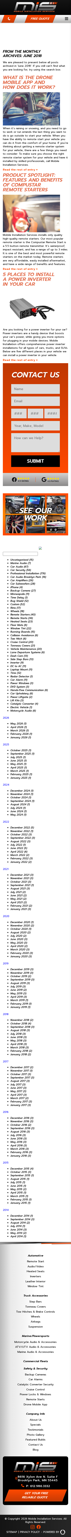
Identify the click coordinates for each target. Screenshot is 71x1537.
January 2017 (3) (20, 1105)
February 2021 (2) (21, 906)
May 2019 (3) (18, 993)
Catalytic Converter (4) (24, 704)
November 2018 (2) (21, 1020)
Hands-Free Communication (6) (29, 690)
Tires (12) (15, 673)
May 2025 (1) (18, 764)
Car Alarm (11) (18, 680)
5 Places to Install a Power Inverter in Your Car (29, 279)
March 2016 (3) (19, 1149)
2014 (6, 1210)
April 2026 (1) (18, 727)
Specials (35, 1425)
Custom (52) (17, 604)
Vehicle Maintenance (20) (26, 649)
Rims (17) (15, 608)
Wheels (35, 1316)
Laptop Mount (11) (21, 669)
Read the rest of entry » (20, 170)
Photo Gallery (35, 1435)
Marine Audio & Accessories (35, 1352)
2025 (6, 744)
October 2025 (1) (20, 750)
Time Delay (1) (18, 597)
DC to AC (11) (18, 666)
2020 (6, 916)
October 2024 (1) (20, 797)
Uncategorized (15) (21, 560)
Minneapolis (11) (19, 594)
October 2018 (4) (20, 1023)
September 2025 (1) (22, 754)
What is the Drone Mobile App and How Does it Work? (29, 82)
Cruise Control (35, 1389)
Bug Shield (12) (19, 601)
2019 (6, 963)
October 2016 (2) (20, 1125)
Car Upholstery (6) (21, 693)
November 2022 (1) (21, 831)
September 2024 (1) (22, 801)
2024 (6, 785)
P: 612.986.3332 (38, 1486)
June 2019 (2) (18, 990)
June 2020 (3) (18, 939)
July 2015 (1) (17, 1182)
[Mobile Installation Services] (35, 1473)
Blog (35, 1450)
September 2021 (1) (22, 885)
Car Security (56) (20, 570)
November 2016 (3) (21, 1121)
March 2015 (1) (19, 1196)
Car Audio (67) (19, 566)
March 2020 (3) (19, 949)
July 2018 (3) (18, 1034)
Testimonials (35, 1430)
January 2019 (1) (20, 1007)
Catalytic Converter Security (35, 1384)
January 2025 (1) (20, 778)
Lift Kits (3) (16, 700)
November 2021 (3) (21, 878)
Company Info (35, 1414)
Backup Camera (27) (23, 590)
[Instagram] (33, 1527)
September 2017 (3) (22, 1077)
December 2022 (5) (22, 827)
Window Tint (35, 1286)
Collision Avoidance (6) (24, 635)
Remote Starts (35, 1399)
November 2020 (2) (22, 925)
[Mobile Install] (35, 13)
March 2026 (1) (19, 730)
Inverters (35, 1276)
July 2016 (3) (18, 1135)
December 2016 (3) (21, 1118)
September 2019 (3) (22, 979)
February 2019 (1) (20, 1004)
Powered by (51, 1532)
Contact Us (35, 1445)
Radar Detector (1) (21, 676)
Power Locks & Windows (35, 1394)
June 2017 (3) (18, 1088)
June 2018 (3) (18, 1037)
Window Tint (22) (20, 628)
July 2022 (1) (18, 845)
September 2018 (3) (22, 1027)
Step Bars (35, 1302)
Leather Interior (35, 1281)
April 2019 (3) (18, 997)
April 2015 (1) (18, 1192)
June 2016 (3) (18, 1138)
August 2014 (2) (20, 1223)
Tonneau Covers (35, 1307)
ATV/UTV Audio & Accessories (35, 1347)
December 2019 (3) (21, 969)
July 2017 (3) (17, 1084)
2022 (6, 822)
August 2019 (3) (20, 983)
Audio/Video (35, 1266)
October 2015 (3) (20, 1172)
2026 (6, 718)
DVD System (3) (19, 687)
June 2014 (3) (18, 1229)
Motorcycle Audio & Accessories (35, 1342)
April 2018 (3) (18, 1044)
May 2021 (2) (18, 899)
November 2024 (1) (21, 794)
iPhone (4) (16, 587)
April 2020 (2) (18, 946)
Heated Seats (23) (21, 621)
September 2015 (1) (22, 1175)
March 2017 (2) (19, 1098)
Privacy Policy (30, 1532)
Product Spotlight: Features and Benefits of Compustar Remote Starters (32, 182)
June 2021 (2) (18, 895)
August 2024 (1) (20, 804)
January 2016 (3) (20, 1156)
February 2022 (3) (21, 858)
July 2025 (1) (18, 757)
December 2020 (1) (22, 922)
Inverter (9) (16, 662)
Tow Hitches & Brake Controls (35, 1312)
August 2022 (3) (20, 841)
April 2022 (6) (18, 851)
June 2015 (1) (18, 1186)
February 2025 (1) (21, 774)
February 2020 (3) (21, 953)
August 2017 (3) (20, 1081)
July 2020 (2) (18, 936)
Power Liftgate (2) (21, 697)
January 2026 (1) (20, 737)
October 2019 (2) (20, 976)
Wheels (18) (17, 611)
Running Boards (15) (22, 632)
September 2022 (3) (22, 838)
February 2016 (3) (21, 1152)
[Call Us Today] (9, 19)
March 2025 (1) (19, 771)
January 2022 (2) (20, 862)
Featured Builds (35, 1440)
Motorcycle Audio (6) (23, 710)
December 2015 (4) (21, 1168)
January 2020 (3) (21, 956)
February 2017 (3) (21, 1101)
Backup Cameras (35, 1374)
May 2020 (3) (18, 943)
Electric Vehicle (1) (21, 707)
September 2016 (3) (22, 1128)
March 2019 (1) (19, 1000)
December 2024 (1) (21, 791)
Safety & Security (36, 1368)
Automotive (35, 1255)
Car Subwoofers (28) (22, 584)
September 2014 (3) (22, 1219)
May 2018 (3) (18, 1040)
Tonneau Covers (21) (22, 645)
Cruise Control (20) (21, 642)
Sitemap (11, 1532)
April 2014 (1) (18, 1236)
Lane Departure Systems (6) (27, 652)
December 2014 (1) (21, 1216)
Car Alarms (36, 1379)
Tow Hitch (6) (18, 638)
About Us (36, 1420)
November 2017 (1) (21, 1070)
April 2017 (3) (18, 1095)
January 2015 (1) (20, 1203)
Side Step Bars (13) (21, 659)
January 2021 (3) (20, 909)
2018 (6, 1014)
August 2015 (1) (19, 1179)
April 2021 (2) (18, 902)
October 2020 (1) (20, 929)
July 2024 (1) (18, 808)
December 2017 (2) (21, 1067)
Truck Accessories (35, 1296)
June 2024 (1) (18, 811)
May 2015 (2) (18, 1189)
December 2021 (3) (21, 875)
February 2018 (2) (21, 1051)
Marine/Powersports (35, 1336)
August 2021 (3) (20, 888)
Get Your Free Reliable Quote (35, 1495)
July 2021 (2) (18, 892)
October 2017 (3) (20, 1074)
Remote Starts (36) (21, 618)
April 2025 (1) (18, 767)
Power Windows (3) (21, 683)
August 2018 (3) (20, 1030)
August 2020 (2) (20, 932)
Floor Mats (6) (18, 625)
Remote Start (35, 1261)
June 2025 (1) (18, 760)
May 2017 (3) (18, 1091)
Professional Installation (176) (27, 573)
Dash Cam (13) (19, 656)
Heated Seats (35, 1271)
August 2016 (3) (20, 1131)
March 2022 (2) (19, 855)
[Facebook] (39, 1526)
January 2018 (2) (20, 1054)
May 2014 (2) (18, 1233)
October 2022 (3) (21, 834)
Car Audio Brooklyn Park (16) (28, 577)
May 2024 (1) (18, 814)
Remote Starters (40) (22, 614)
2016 (6, 1112)
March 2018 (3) (19, 1047)
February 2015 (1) (20, 1199)
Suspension (35, 1327)
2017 (6, 1061)
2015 (6, 1162)
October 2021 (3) (20, 882)
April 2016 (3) (18, 1145)
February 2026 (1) (21, 734)
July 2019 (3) (18, 986)
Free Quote (40, 18)
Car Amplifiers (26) (21, 580)
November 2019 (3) (21, 973)
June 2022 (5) (18, 848)
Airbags (36, 1322)
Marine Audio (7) (20, 563)
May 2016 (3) (18, 1142)
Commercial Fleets (35, 1361)
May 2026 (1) (18, 723)
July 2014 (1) (17, 1226)
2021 (6, 869)
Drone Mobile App (35, 1404)
